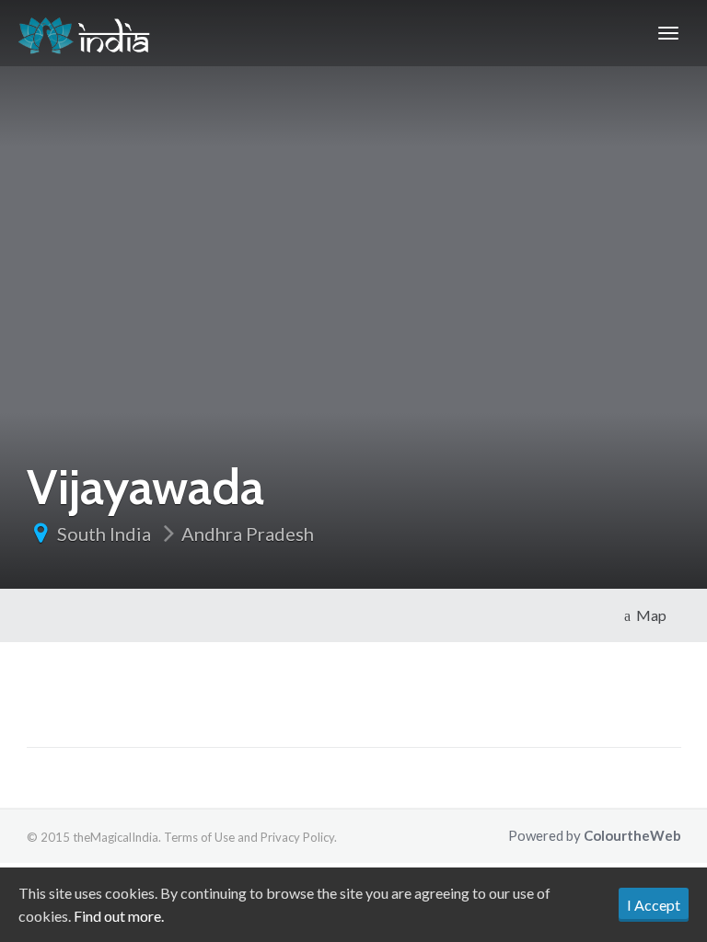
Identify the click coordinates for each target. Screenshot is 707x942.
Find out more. (119, 916)
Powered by (594, 835)
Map (648, 615)
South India (104, 534)
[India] (84, 33)
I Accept (653, 904)
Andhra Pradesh (247, 534)
